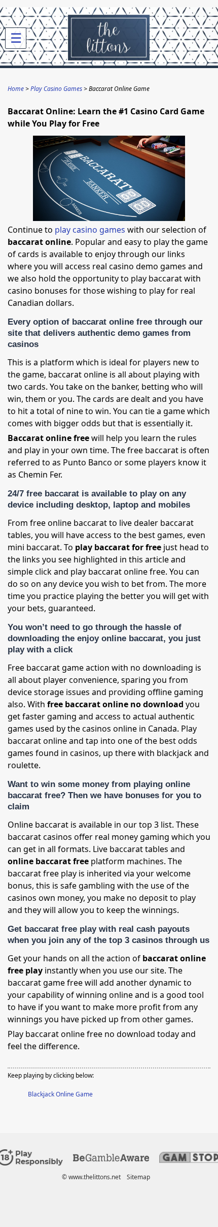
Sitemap (138, 1177)
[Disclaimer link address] (111, 1159)
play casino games (90, 229)
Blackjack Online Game (60, 1094)
